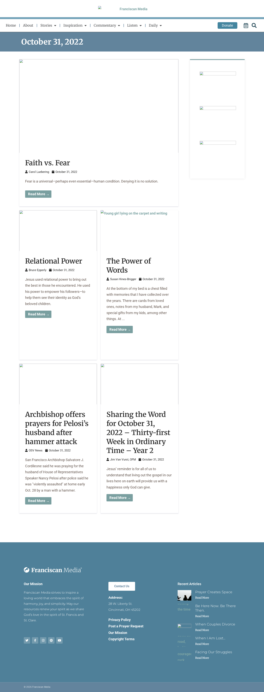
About (28, 25)
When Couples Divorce (215, 624)
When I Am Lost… (210, 638)
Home (11, 25)
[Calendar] (246, 25)
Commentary (105, 25)
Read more (202, 597)
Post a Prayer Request (125, 626)
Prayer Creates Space (213, 592)
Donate (227, 25)
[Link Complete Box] (98, 132)
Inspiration (73, 25)
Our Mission (33, 584)
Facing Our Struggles (213, 652)
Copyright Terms (121, 639)
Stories (46, 25)
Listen (132, 25)
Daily (153, 25)
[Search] (254, 25)
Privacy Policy (119, 620)
